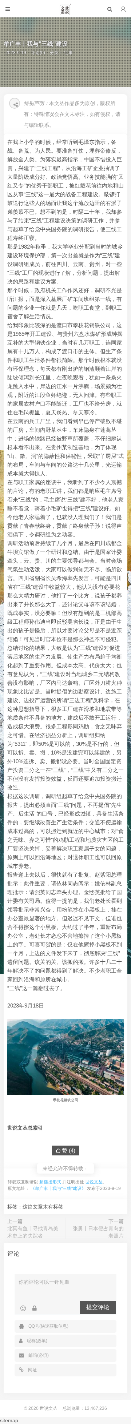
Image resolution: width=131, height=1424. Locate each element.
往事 (68, 52)
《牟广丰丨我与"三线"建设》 (58, 1188)
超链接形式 (50, 1181)
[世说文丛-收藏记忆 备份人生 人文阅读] (65, 12)
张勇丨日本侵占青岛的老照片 (98, 1232)
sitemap (9, 1420)
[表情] (23, 1308)
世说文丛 (94, 1181)
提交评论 (98, 1307)
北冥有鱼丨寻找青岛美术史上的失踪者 (32, 1232)
